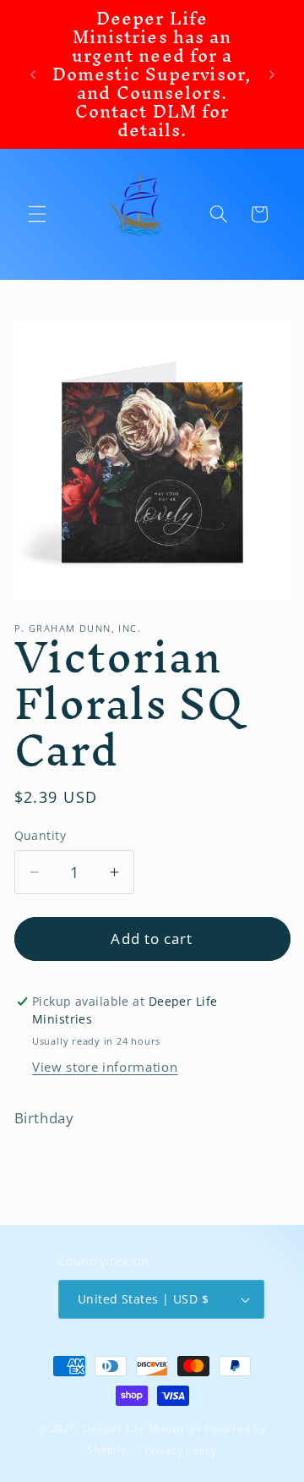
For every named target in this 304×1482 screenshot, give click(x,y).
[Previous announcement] (33, 74)
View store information (105, 1067)
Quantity (40, 835)
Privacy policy (180, 1450)
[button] (37, 214)
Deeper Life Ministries (142, 1428)
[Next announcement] (271, 74)
